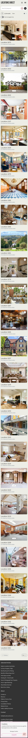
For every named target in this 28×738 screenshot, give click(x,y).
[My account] (22, 2)
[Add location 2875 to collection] (25, 23)
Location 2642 (6, 95)
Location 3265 (6, 332)
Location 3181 (6, 648)
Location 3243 (6, 437)
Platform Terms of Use (6, 699)
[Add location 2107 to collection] (25, 102)
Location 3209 (6, 543)
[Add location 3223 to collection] (25, 470)
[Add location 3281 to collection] (25, 233)
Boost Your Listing (5, 687)
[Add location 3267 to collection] (25, 286)
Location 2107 (6, 121)
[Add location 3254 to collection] (25, 365)
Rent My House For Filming (7, 671)
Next (23, 655)
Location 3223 (6, 490)
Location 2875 (6, 42)
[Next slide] (25, 38)
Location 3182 (6, 622)
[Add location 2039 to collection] (25, 128)
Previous (6, 655)
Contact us (3, 694)
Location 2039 (6, 148)
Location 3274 (6, 279)
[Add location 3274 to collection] (25, 260)
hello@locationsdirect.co (7, 716)
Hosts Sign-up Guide (6, 675)
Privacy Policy (4, 701)
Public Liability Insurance (7, 708)
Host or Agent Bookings (6, 682)
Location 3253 (6, 411)
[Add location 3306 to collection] (25, 207)
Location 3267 (6, 306)
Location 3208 (6, 569)
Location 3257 (6, 358)
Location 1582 (6, 200)
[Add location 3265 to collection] (25, 312)
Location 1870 (6, 174)
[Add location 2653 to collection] (25, 49)
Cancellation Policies (6, 704)
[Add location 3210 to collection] (25, 497)
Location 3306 (6, 227)
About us (3, 697)
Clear (13, 13)
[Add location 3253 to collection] (25, 391)
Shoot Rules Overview (6, 685)
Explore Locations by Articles (8, 666)
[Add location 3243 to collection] (25, 418)
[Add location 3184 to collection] (25, 575)
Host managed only (9, 17)
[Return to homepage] (8, 2)
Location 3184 (6, 595)
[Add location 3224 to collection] (25, 444)
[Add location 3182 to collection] (25, 602)
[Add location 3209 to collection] (25, 523)
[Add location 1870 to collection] (25, 154)
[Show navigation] (25, 2)
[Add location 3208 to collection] (25, 549)
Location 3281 (6, 253)
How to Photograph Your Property (9, 680)
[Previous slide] (3, 38)
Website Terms (4, 706)
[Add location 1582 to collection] (25, 181)
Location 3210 (6, 516)
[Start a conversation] (24, 734)
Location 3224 (6, 464)
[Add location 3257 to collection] (25, 339)
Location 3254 (6, 385)
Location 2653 (6, 69)
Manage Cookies (14, 731)
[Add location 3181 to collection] (25, 628)
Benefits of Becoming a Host (7, 673)
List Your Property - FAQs (7, 668)
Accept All (14, 735)
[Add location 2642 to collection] (25, 75)
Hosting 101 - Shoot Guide (7, 678)
